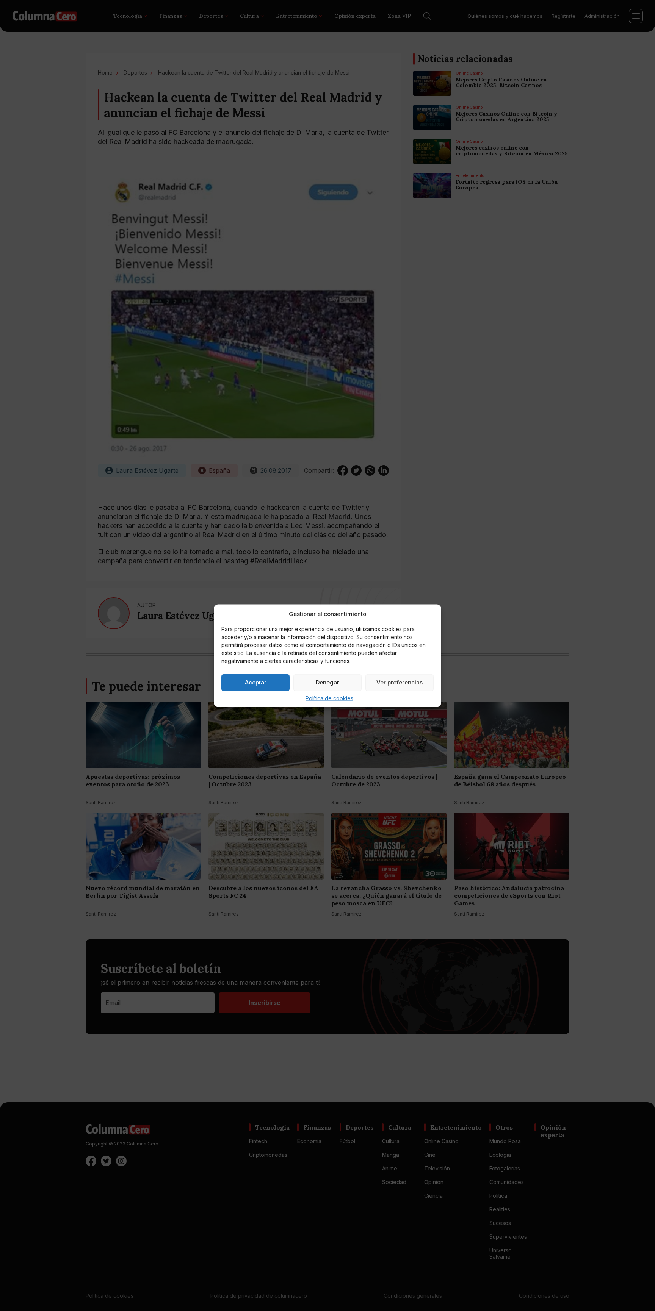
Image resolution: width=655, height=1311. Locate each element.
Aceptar (255, 682)
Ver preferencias (399, 682)
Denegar (327, 682)
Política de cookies (329, 698)
